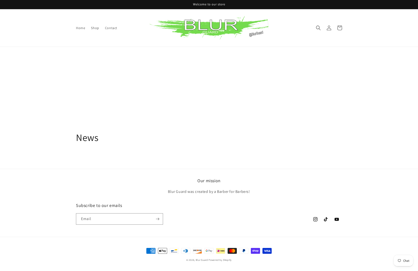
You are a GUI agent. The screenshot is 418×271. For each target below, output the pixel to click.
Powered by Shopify (220, 260)
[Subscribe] (157, 219)
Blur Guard (202, 260)
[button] (318, 28)
